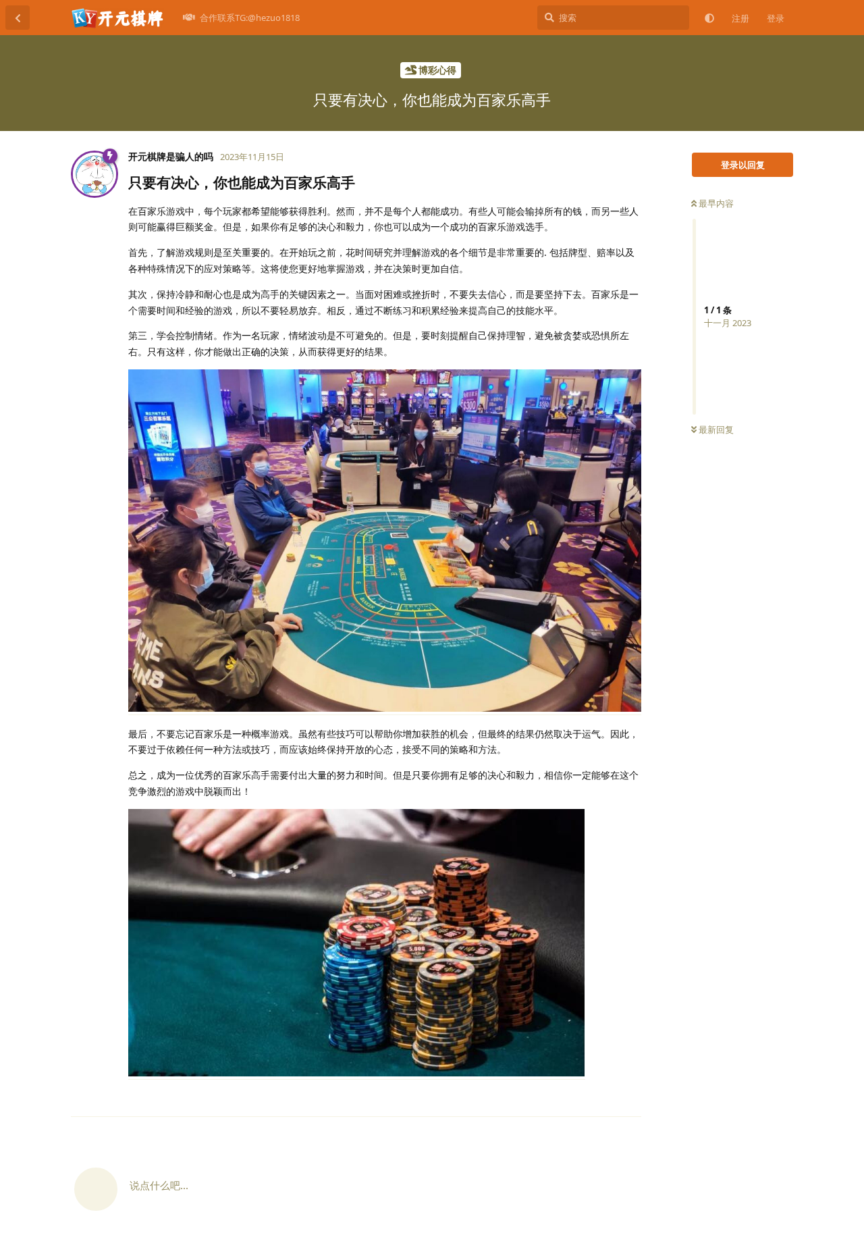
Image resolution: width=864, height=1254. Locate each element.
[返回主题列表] (17, 17)
